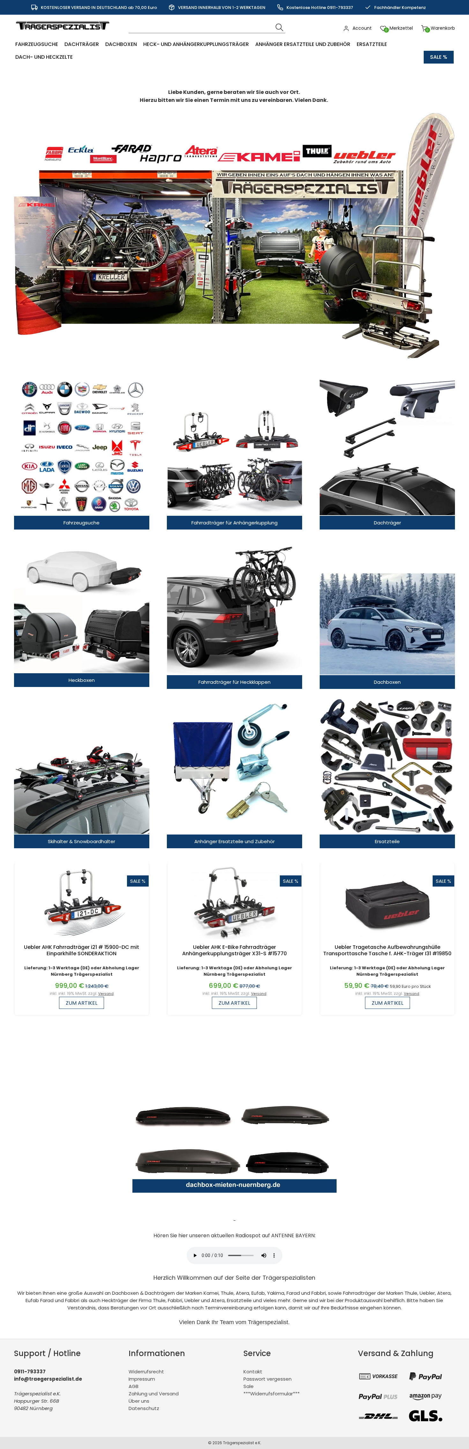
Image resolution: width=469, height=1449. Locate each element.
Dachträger (81, 44)
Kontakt (252, 1371)
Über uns (139, 1401)
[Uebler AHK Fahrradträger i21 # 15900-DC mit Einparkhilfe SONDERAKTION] (81, 940)
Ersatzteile (372, 44)
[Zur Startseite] (64, 33)
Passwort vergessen (267, 1379)
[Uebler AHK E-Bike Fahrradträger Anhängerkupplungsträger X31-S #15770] (234, 940)
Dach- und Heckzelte (44, 57)
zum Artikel (81, 1003)
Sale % (438, 57)
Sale (248, 1386)
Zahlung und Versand (154, 1393)
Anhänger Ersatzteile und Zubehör (302, 44)
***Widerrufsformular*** (271, 1393)
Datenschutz (144, 1408)
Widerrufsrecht (146, 1371)
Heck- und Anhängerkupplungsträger (196, 44)
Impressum (142, 1379)
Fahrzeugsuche (36, 44)
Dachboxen (121, 44)
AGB (133, 1386)
